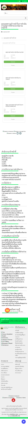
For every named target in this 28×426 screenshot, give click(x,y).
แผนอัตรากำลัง (18, 349)
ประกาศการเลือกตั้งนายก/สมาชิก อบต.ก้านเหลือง (7, 388)
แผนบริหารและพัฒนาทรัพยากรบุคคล (12, 226)
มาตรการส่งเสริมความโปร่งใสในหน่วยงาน (13, 297)
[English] (3, 336)
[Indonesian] (4, 337)
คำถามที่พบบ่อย (18, 370)
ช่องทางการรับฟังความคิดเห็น (10, 246)
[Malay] (6, 341)
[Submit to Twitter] (11, 133)
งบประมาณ (17, 347)
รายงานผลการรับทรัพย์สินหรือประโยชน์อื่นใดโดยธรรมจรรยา (14, 265)
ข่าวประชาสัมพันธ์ (5, 366)
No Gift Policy (6, 256)
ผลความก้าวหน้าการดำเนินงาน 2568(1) (13, 78)
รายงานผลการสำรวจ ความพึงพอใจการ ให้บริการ (13, 194)
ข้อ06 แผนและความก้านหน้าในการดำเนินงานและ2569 (14, 105)
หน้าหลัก (17, 330)
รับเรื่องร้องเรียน (4, 381)
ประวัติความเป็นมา (19, 332)
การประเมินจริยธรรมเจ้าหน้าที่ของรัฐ (12, 295)
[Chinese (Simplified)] (6, 334)
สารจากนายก (18, 372)
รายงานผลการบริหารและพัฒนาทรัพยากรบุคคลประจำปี (13, 229)
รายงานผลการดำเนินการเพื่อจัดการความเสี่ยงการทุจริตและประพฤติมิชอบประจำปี (13, 273)
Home (2, 364)
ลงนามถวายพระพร (5, 374)
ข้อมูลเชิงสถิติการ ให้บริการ (9, 191)
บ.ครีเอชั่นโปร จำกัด (13, 414)
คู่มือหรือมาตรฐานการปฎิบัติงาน (11, 187)
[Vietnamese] (5, 345)
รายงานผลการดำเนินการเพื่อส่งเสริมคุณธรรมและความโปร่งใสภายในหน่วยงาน (14, 304)
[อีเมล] (17, 133)
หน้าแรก (7, 319)
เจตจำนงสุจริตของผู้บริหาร (9, 258)
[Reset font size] (24, 1)
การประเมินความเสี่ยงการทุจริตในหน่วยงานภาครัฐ (14, 269)
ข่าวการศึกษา (4, 372)
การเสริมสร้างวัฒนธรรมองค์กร (10, 276)
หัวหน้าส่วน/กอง (6, 158)
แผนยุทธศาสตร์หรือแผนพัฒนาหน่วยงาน (13, 173)
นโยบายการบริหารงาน (20, 345)
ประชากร (17, 336)
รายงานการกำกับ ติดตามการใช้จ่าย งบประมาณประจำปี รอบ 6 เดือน (12, 214)
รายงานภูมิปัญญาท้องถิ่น (20, 357)
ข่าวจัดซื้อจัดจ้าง (4, 368)
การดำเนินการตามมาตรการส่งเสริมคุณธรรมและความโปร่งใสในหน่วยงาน (14, 300)
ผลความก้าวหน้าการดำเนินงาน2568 (14, 52)
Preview (13, 65)
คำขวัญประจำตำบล (19, 351)
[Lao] (2, 341)
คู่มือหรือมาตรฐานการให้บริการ (10, 189)
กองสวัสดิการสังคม (7, 166)
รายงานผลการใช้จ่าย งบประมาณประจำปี (13, 217)
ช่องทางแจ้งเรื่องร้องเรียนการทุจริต (11, 242)
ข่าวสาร (2, 377)
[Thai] (3, 332)
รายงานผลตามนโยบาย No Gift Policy (12, 262)
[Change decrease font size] (22, 1)
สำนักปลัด (4, 160)
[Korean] (9, 339)
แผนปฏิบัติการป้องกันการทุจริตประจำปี (13, 278)
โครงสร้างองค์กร (18, 341)
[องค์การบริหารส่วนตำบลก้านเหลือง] (14, 7)
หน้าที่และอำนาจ (19, 339)
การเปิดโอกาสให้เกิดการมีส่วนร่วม (11, 248)
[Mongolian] (4, 343)
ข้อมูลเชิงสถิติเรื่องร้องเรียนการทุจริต (12, 244)
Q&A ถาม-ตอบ (4, 383)
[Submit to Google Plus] (20, 131)
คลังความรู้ (17, 364)
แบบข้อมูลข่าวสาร (7, 199)
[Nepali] (10, 343)
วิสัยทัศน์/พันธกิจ (19, 343)
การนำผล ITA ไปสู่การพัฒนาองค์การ (12, 293)
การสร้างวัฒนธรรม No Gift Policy (11, 260)
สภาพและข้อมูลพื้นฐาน (20, 334)
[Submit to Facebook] (8, 131)
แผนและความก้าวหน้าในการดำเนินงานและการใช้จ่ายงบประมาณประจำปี (14, 176)
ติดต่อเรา (3, 379)
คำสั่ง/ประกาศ (4, 370)
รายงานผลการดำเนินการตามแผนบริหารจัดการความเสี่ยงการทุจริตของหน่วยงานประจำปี (13, 282)
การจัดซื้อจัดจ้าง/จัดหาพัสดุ (9, 209)
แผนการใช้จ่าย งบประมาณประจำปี (12, 211)
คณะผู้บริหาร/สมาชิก (8, 156)
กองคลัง (4, 162)
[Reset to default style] (19, 1)
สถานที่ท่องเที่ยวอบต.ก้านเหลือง (20, 354)
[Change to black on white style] (21, 1)
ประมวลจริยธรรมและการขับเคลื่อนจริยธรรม (14, 232)
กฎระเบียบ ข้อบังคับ (19, 366)
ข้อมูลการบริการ (18, 368)
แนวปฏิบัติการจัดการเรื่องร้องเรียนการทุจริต (14, 240)
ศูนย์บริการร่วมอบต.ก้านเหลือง (10, 201)
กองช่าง (4, 164)
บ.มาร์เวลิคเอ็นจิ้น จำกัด (15, 415)
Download (13, 61)
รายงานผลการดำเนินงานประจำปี (11, 179)
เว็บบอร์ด (3, 385)
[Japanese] (4, 339)
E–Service (5, 197)
